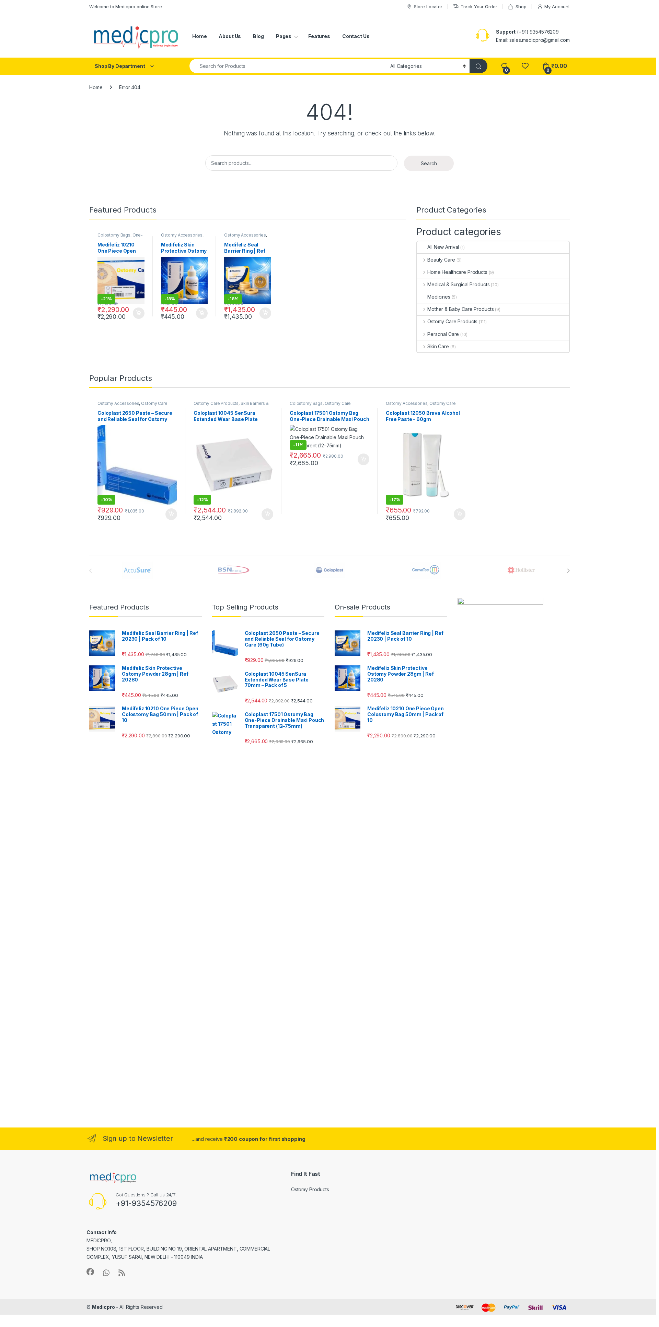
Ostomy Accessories (182, 235)
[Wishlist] (525, 66)
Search (429, 163)
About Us (230, 36)
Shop (521, 6)
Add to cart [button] (138, 313)
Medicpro (103, 1307)
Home (199, 36)
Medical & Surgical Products (458, 284)
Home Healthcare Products (457, 272)
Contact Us (356, 36)
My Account (557, 6)
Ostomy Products (310, 1189)
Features (319, 36)
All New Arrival (443, 247)
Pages (283, 36)
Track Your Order (479, 6)
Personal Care (443, 334)
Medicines (438, 297)
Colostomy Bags (113, 235)
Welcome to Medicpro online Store (125, 6)
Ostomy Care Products (452, 321)
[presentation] (568, 570)
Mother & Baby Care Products (460, 309)
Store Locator (428, 6)
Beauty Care (441, 260)
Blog (258, 36)
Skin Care (438, 346)
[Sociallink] (90, 1272)
